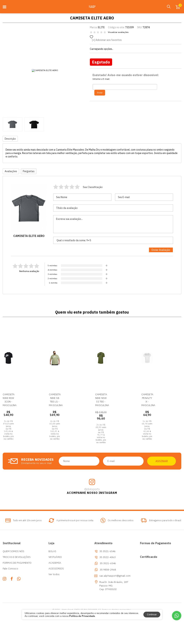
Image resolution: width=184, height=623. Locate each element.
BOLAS (52, 551)
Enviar (100, 92)
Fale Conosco (10, 568)
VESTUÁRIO (55, 557)
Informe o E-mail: (101, 79)
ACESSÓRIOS (56, 568)
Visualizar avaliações (118, 32)
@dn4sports (92, 489)
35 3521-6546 (108, 563)
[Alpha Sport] (92, 6)
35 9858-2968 (108, 569)
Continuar (152, 614)
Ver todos (54, 574)
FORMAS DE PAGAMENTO (17, 562)
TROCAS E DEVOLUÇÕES (17, 557)
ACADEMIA (55, 562)
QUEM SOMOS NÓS (13, 551)
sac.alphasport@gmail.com (115, 575)
